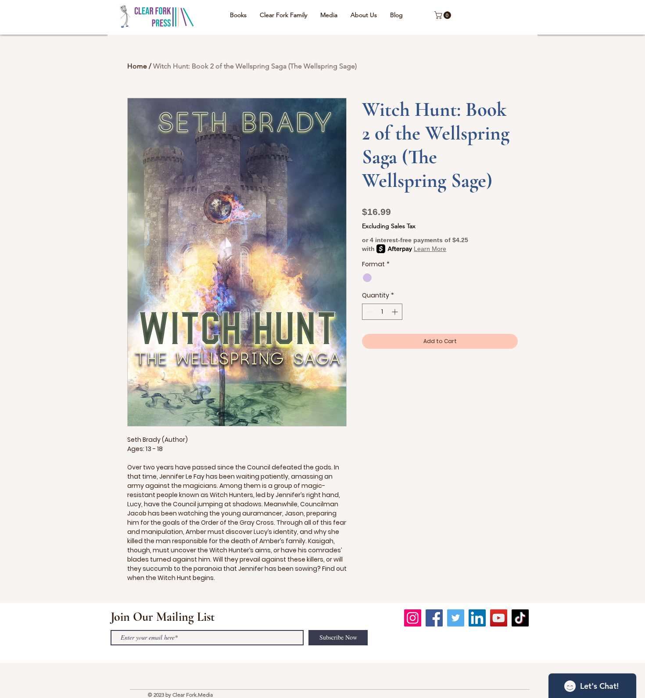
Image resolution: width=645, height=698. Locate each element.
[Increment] (395, 311)
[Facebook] (434, 617)
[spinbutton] (382, 311)
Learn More (430, 248)
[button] (443, 15)
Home (137, 66)
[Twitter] (455, 617)
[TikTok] (520, 617)
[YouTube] (498, 617)
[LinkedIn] (477, 617)
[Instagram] (412, 617)
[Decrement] (368, 311)
